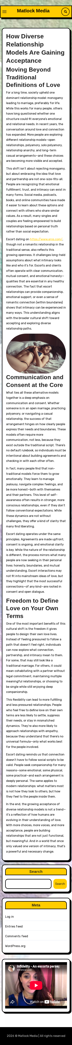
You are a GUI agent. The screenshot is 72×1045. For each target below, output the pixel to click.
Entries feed (14, 926)
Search (36, 872)
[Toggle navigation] (4, 11)
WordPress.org (15, 946)
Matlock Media (33, 10)
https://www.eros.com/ (46, 239)
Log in (9, 916)
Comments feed (16, 936)
